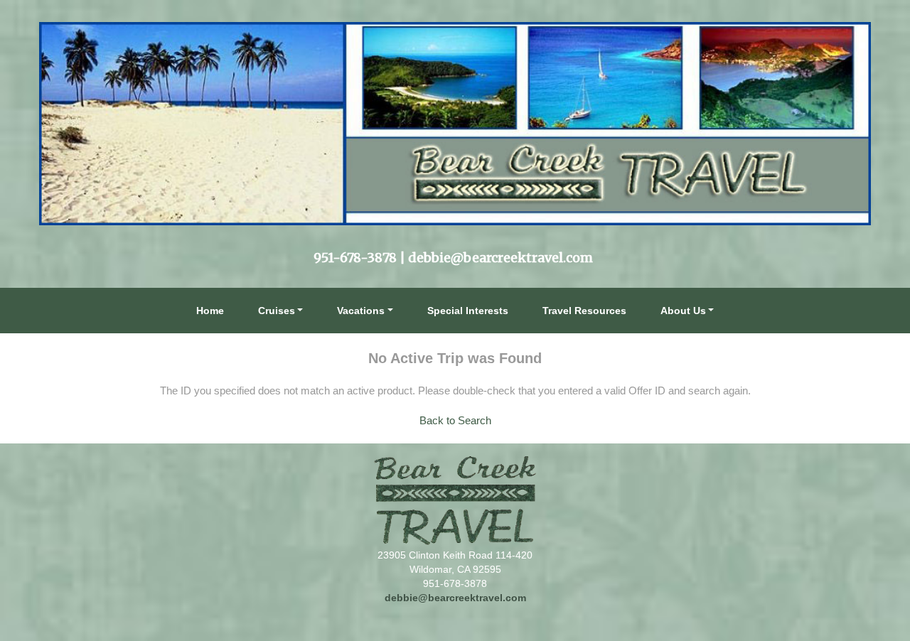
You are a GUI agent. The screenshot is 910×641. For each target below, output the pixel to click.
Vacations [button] (361, 310)
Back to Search (455, 420)
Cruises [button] (276, 310)
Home (210, 310)
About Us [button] (683, 310)
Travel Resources (584, 310)
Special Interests (467, 310)
